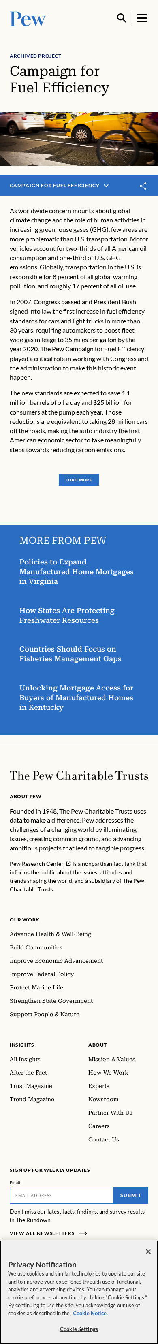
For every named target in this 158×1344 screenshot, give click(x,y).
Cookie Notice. (90, 1313)
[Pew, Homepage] (28, 18)
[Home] (79, 775)
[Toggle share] (143, 186)
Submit (130, 1195)
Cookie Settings (79, 1329)
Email (15, 1182)
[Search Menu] (121, 18)
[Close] (148, 1252)
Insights (22, 1045)
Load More (79, 479)
